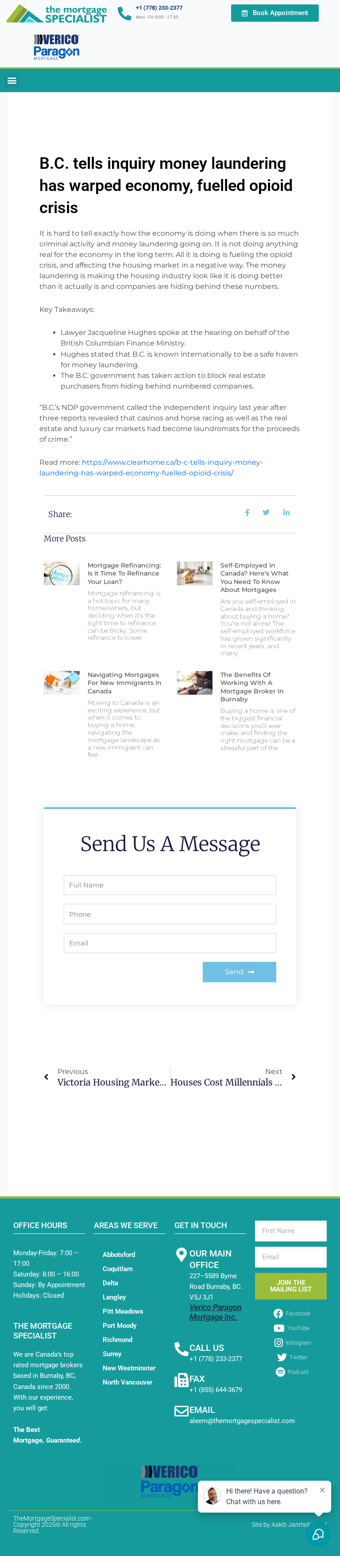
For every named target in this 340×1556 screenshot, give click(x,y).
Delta (110, 1283)
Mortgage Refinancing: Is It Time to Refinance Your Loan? (124, 573)
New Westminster (129, 1368)
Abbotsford (119, 1255)
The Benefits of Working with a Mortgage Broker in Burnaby (252, 687)
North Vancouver (127, 1382)
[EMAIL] (181, 1411)
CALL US (206, 1347)
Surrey (112, 1354)
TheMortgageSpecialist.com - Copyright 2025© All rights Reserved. (53, 1524)
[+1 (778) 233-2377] (124, 13)
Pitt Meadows (123, 1311)
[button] (11, 80)
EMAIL (202, 1409)
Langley (114, 1297)
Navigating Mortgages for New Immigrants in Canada (125, 683)
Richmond (117, 1340)
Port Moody (119, 1326)
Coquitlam (118, 1269)
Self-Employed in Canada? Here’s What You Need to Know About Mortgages (254, 577)
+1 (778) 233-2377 (159, 7)
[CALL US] (181, 1349)
